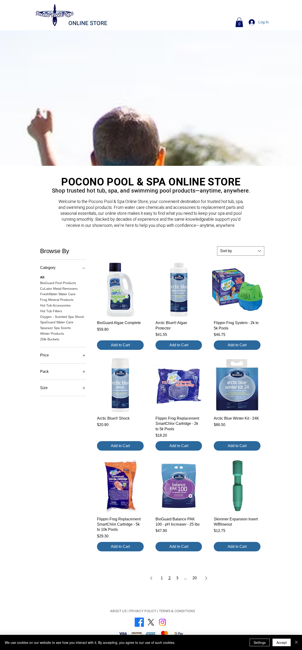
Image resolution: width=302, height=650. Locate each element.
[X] (150, 622)
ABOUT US (118, 611)
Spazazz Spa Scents (55, 328)
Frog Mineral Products (56, 300)
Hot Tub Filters (51, 311)
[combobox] (240, 251)
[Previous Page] (151, 578)
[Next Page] (206, 578)
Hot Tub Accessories (55, 305)
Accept (282, 642)
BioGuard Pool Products (58, 283)
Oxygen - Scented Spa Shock (62, 317)
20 (195, 578)
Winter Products (52, 333)
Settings (260, 642)
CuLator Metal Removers (59, 288)
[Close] (296, 642)
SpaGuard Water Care (56, 322)
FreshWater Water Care (58, 294)
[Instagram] (162, 622)
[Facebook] (139, 622)
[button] (239, 22)
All (42, 277)
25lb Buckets (49, 339)
